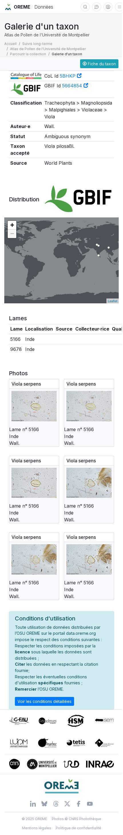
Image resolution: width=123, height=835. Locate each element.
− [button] (12, 233)
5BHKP (68, 76)
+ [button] (12, 225)
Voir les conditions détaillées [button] (44, 701)
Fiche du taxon (101, 63)
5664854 (73, 86)
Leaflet (112, 300)
